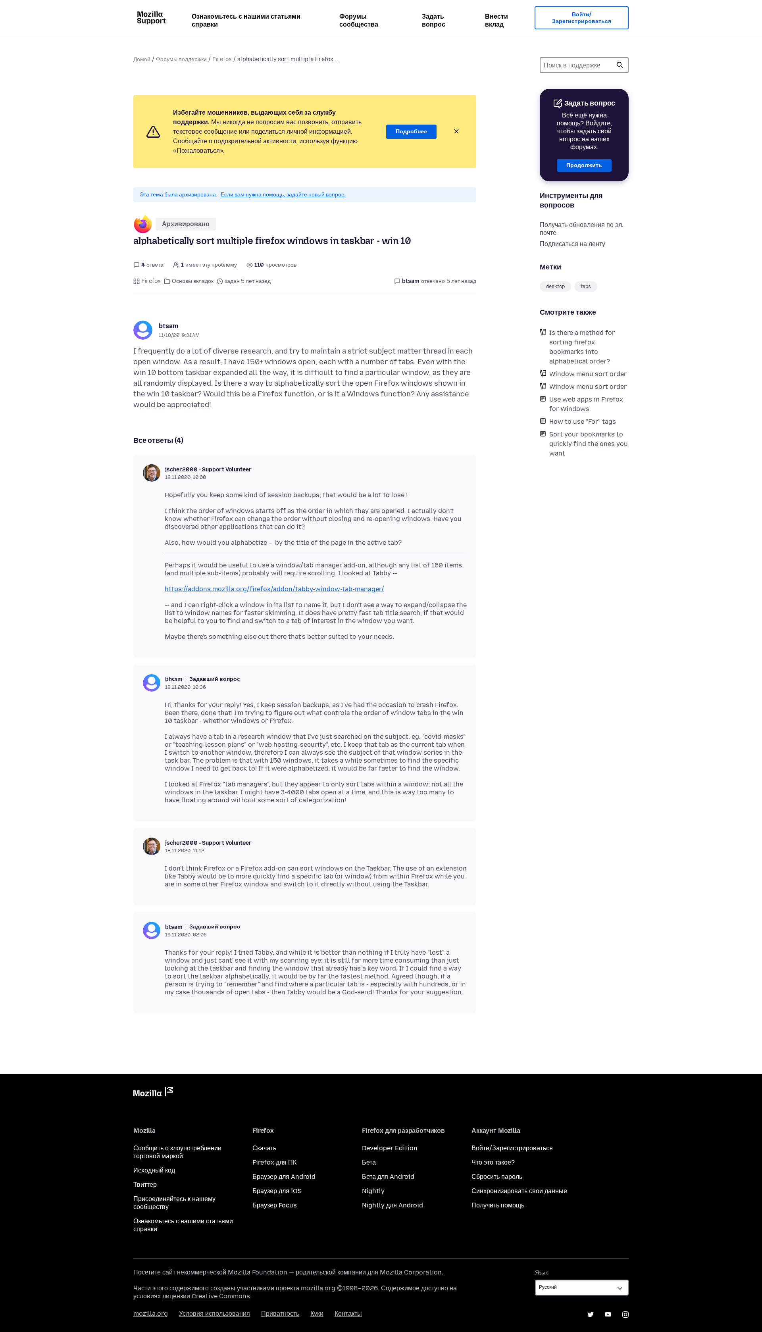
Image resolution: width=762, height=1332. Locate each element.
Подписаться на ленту (572, 244)
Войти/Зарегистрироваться (581, 18)
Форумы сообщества (358, 20)
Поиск (620, 65)
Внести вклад (496, 20)
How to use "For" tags (582, 421)
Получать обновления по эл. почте (581, 228)
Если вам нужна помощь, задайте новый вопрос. (283, 194)
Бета (369, 1162)
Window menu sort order (588, 374)
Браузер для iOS (277, 1191)
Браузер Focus (274, 1205)
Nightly (373, 1191)
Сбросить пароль (496, 1176)
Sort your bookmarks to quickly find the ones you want (588, 444)
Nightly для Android (392, 1205)
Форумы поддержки (181, 59)
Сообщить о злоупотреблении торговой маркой (177, 1152)
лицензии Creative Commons (206, 1296)
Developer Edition (390, 1148)
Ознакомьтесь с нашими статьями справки (246, 20)
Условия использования (214, 1313)
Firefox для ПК (274, 1162)
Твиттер (145, 1184)
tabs (586, 286)
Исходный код (154, 1170)
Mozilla (153, 1093)
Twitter (590, 1314)
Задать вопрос (433, 20)
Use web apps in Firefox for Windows (586, 404)
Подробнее (411, 131)
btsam (168, 326)
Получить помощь (497, 1205)
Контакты (348, 1313)
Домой (141, 59)
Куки (316, 1313)
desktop (555, 286)
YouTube (608, 1314)
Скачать (264, 1148)
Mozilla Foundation (257, 1272)
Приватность (280, 1313)
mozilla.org (150, 1313)
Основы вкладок (193, 281)
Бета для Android (388, 1176)
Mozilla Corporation (411, 1272)
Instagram (625, 1314)
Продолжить (584, 165)
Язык (541, 1272)
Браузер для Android (284, 1176)
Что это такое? (493, 1162)
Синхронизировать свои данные (519, 1191)
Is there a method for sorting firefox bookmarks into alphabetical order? (582, 347)
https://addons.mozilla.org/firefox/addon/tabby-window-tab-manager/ (274, 589)
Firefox (222, 59)
